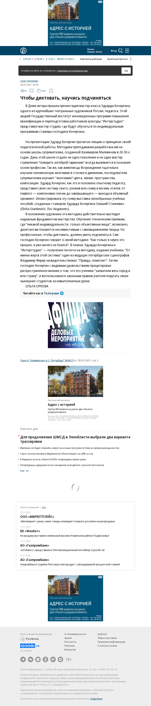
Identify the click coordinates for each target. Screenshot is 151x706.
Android (102, 634)
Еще (22, 470)
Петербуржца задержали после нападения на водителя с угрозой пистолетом (62, 465)
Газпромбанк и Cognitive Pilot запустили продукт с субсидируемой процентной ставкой (70, 564)
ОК (126, 71)
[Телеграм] (23, 659)
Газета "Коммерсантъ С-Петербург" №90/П (47, 360)
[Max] (60, 659)
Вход (114, 50)
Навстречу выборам (91, 59)
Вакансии (70, 649)
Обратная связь (107, 638)
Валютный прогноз (117, 59)
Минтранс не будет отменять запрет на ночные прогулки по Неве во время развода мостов (69, 448)
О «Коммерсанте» (75, 634)
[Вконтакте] (30, 659)
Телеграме (51, 293)
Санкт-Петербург (29, 80)
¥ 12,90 (49, 59)
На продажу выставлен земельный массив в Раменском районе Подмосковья (64, 535)
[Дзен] (38, 659)
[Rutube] (53, 659)
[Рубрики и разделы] (127, 50)
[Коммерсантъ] (23, 50)
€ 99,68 (38, 59)
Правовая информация (111, 641)
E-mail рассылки (107, 645)
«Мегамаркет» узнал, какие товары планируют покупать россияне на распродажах (67, 521)
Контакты (70, 641)
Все (44, 507)
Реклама (69, 645)
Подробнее (96, 698)
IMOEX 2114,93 (65, 59)
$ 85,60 (27, 59)
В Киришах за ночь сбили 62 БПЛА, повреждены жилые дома (53, 459)
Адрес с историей (61, 404)
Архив (67, 638)
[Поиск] (120, 50)
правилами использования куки (72, 70)
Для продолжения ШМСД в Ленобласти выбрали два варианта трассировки (75, 439)
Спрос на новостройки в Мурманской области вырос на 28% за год (56, 453)
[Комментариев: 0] (31, 91)
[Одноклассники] (45, 659)
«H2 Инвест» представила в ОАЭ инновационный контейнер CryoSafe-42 (62, 550)
